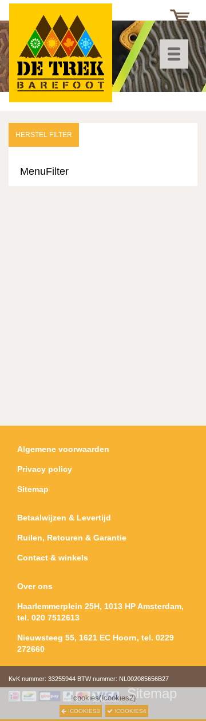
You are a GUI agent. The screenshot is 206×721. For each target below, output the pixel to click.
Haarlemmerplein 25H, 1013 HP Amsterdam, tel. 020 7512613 (100, 612)
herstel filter (43, 135)
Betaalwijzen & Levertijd (64, 517)
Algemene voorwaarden (63, 449)
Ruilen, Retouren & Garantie (71, 537)
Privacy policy (44, 469)
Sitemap (33, 489)
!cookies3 (83, 711)
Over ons (35, 586)
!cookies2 (117, 698)
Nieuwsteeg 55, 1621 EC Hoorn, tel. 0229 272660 (95, 643)
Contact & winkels (52, 557)
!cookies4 (129, 711)
